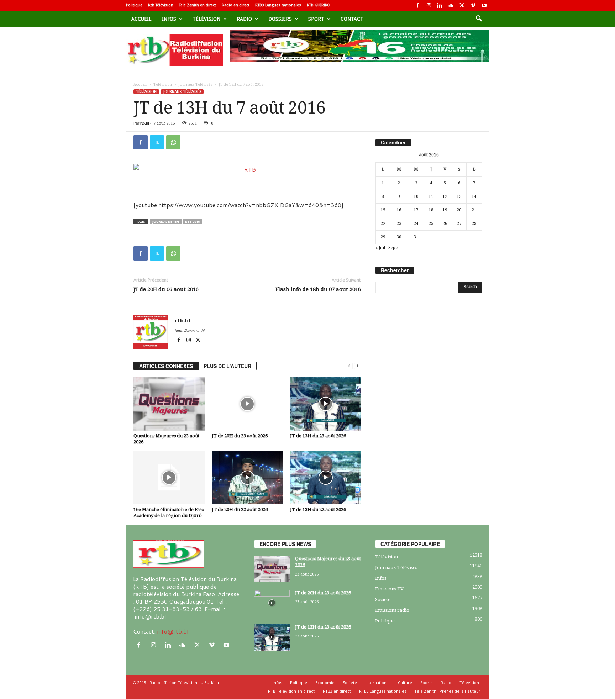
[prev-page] (349, 366)
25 (431, 223)
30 (398, 237)
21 (474, 209)
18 (431, 209)
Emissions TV (389, 589)
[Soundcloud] (451, 5)
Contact (352, 19)
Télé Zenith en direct (197, 5)
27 (459, 223)
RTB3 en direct (337, 691)
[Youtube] (484, 5)
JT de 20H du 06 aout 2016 (166, 289)
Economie (325, 682)
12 (444, 196)
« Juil (380, 247)
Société (382, 599)
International (377, 682)
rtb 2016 (192, 221)
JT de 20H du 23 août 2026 (240, 435)
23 (398, 223)
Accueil (141, 19)
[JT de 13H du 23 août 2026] (325, 404)
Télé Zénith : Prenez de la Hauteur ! (448, 691)
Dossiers (280, 19)
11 (431, 196)
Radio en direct (235, 5)
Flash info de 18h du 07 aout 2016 (318, 289)
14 (474, 196)
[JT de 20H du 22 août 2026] (247, 477)
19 (444, 209)
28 (474, 223)
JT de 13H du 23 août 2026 (318, 435)
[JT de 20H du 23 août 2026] (247, 404)
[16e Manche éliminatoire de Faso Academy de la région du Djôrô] (169, 477)
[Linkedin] (440, 5)
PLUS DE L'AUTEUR (227, 365)
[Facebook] (418, 5)
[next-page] (357, 366)
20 (459, 209)
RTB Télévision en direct (291, 691)
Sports (426, 682)
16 (398, 209)
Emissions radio (392, 610)
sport (316, 19)
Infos (169, 19)
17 (416, 209)
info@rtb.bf (173, 631)
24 (416, 223)
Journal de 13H (165, 221)
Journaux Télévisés (195, 84)
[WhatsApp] (173, 142)
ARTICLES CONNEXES (166, 365)
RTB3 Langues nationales (278, 5)
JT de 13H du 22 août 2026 (318, 509)
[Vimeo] (473, 5)
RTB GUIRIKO (318, 5)
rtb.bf (144, 123)
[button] (479, 19)
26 (444, 223)
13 (459, 196)
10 (416, 196)
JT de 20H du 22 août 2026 (240, 509)
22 (382, 223)
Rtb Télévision (160, 5)
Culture (405, 682)
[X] (462, 5)
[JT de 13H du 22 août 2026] (325, 477)
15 (382, 209)
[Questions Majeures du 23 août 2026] (169, 404)
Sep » (393, 247)
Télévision (206, 19)
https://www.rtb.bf (190, 331)
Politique (134, 5)
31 (416, 237)
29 (382, 237)
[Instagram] (429, 5)
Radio (244, 19)
